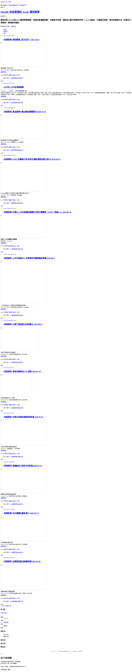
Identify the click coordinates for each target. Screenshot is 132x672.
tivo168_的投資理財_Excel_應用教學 (20, 11)
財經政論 (13, 26)
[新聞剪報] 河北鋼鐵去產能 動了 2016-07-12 (21, 513)
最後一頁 (8, 605)
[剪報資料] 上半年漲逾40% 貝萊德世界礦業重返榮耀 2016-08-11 (29, 258)
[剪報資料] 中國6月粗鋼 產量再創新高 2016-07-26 (23, 417)
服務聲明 (80, 651)
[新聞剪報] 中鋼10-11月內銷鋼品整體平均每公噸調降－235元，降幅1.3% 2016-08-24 (37, 212)
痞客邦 (10, 75)
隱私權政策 (74, 651)
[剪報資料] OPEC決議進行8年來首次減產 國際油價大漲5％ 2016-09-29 (32, 159)
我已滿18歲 (3, 669)
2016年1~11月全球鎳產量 (14, 87)
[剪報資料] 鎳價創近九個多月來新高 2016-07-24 (23, 466)
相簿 (5, 29)
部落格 (5, 31)
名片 (5, 33)
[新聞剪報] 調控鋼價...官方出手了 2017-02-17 (22, 40)
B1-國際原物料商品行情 (16, 78)
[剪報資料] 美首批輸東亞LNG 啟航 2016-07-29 (22, 371)
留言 (14, 75)
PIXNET (54, 651)
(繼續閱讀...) (4, 72)
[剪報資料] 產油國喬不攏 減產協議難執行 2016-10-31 (25, 112)
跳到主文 (3, 16)
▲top (2, 80)
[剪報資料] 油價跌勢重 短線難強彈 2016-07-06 (22, 561)
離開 (9, 669)
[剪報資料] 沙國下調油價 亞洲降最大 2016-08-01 (23, 324)
